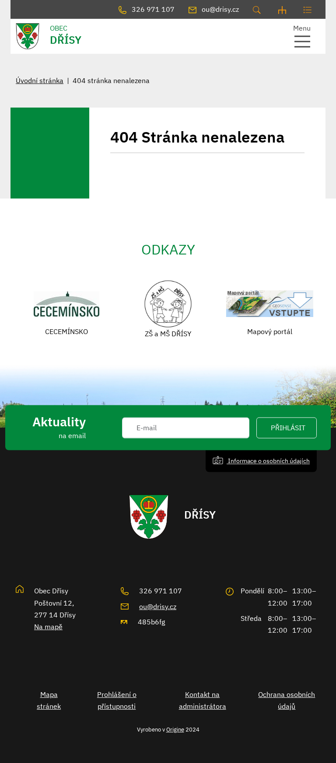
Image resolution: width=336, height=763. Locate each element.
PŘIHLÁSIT (288, 427)
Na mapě (48, 626)
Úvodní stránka (39, 80)
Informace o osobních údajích (268, 460)
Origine (175, 729)
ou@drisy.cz (157, 606)
